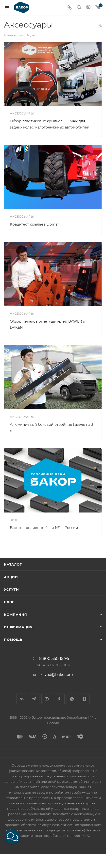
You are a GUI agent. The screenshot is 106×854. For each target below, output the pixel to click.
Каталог (13, 564)
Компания (15, 614)
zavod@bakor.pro (56, 674)
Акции (11, 577)
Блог (9, 602)
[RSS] (100, 25)
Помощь (13, 639)
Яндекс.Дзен (84, 699)
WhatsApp (72, 699)
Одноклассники (59, 699)
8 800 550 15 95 (54, 659)
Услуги (11, 589)
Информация (18, 627)
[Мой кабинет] (88, 7)
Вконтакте (21, 699)
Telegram (34, 699)
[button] (12, 836)
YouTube (46, 699)
